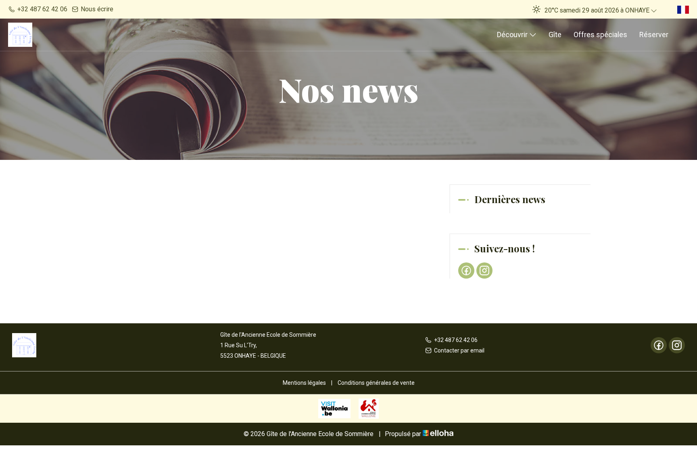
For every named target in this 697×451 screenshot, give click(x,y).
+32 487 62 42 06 (456, 340)
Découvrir (513, 34)
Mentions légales (304, 383)
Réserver (653, 34)
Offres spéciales (600, 34)
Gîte (555, 34)
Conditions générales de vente (376, 383)
